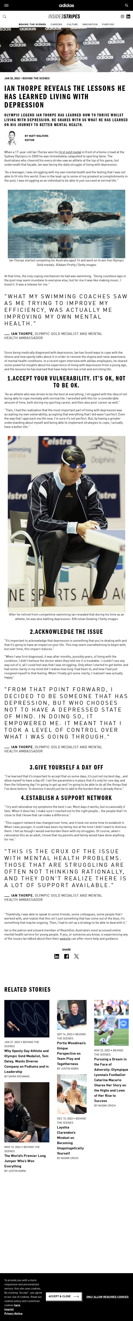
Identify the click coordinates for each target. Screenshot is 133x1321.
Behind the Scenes (32, 24)
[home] (66, 5)
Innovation (90, 24)
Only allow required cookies (107, 1297)
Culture (72, 24)
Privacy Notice (13, 1313)
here (17, 1305)
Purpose (108, 24)
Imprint (9, 1309)
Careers (56, 24)
